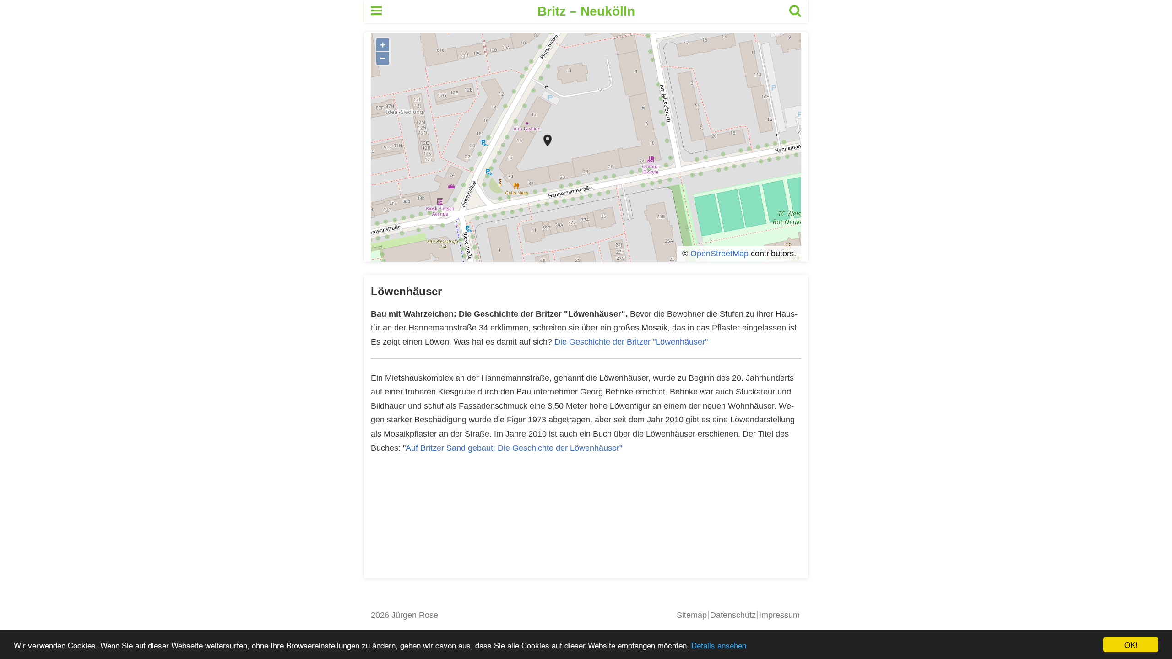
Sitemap (692, 615)
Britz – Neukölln (586, 11)
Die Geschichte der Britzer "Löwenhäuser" (631, 341)
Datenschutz (733, 615)
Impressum (779, 615)
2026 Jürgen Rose (404, 615)
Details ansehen (718, 645)
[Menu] (376, 11)
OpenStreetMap (719, 253)
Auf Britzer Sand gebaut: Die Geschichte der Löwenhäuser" (514, 448)
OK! (1131, 644)
